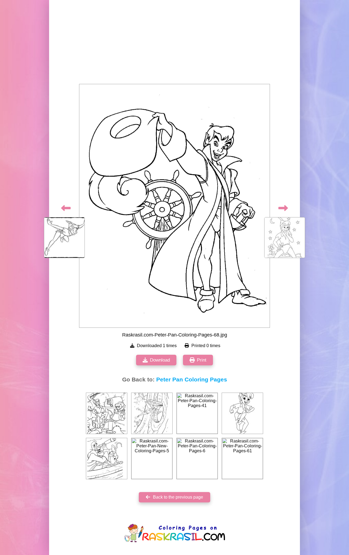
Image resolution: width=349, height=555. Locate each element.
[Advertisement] (174, 43)
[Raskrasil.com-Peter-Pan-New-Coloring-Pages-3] (242, 413)
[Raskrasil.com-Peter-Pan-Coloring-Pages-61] (242, 458)
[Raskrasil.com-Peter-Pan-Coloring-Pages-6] (197, 458)
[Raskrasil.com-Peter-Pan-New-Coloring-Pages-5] (152, 458)
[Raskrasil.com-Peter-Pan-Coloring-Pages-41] (197, 413)
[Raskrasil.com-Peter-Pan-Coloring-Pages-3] (106, 413)
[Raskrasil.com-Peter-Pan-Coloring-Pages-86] (106, 458)
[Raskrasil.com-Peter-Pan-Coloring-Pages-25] (152, 413)
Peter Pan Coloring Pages (191, 379)
